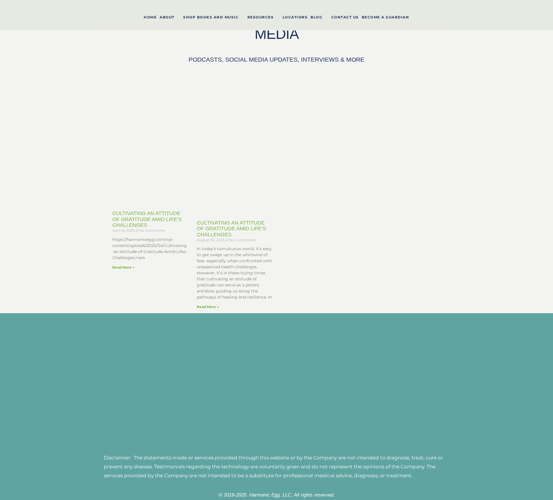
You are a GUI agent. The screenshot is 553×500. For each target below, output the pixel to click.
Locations (295, 17)
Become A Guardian (385, 17)
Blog (316, 17)
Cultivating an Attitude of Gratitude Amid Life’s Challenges (147, 219)
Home (150, 17)
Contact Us (345, 17)
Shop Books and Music (210, 17)
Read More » (123, 267)
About (167, 17)
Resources (260, 17)
